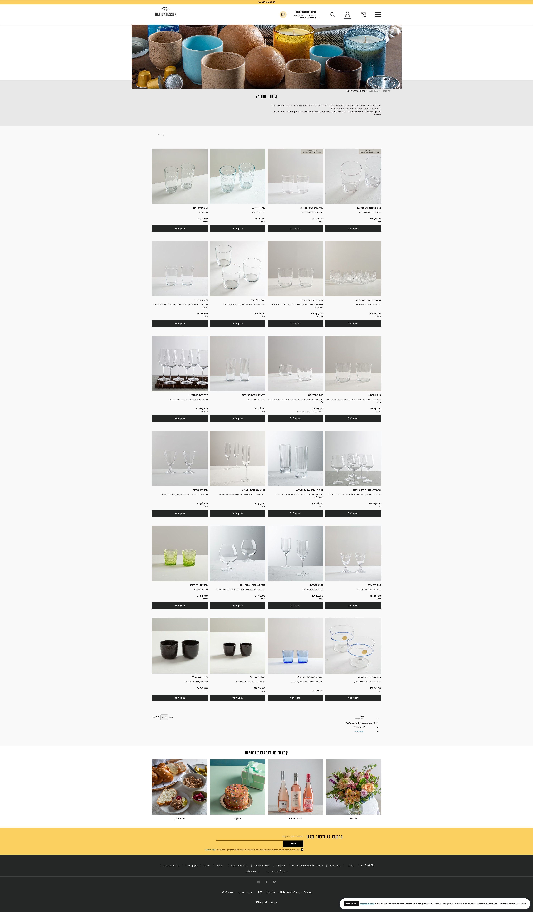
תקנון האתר (191, 865)
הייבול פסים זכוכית (253, 395)
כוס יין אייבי (200, 490)
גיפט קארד (335, 865)
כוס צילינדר (258, 300)
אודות (207, 865)
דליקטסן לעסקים (239, 865)
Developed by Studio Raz (263, 903)
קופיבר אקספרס (245, 892)
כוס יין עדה (374, 585)
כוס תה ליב (258, 208)
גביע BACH (316, 585)
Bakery (307, 892)
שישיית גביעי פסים (312, 300)
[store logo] (166, 11)
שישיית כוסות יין (198, 395)
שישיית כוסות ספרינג (368, 300)
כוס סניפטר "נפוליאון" (252, 585)
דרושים (220, 865)
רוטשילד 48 (227, 892)
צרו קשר (281, 865)
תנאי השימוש (210, 849)
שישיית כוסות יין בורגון (367, 490)
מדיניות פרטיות (171, 865)
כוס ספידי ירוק (199, 585)
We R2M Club (368, 865)
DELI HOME (373, 91)
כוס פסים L (201, 300)
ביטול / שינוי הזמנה (277, 871)
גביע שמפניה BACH (253, 490)
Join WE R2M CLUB (266, 2)
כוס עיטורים (200, 208)
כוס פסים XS (315, 395)
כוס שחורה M (200, 677)
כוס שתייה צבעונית (369, 677)
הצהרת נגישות (253, 871)
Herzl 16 (271, 892)
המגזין (350, 865)
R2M (259, 892)
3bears (274, 902)
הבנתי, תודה (351, 903)
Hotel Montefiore (289, 892)
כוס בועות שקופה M (369, 208)
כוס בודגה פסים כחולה (309, 677)
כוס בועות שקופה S (311, 208)
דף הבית (386, 91)
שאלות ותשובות (262, 865)
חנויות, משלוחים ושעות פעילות (307, 865)
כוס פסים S (374, 395)
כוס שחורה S (257, 677)
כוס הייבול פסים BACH (309, 490)
